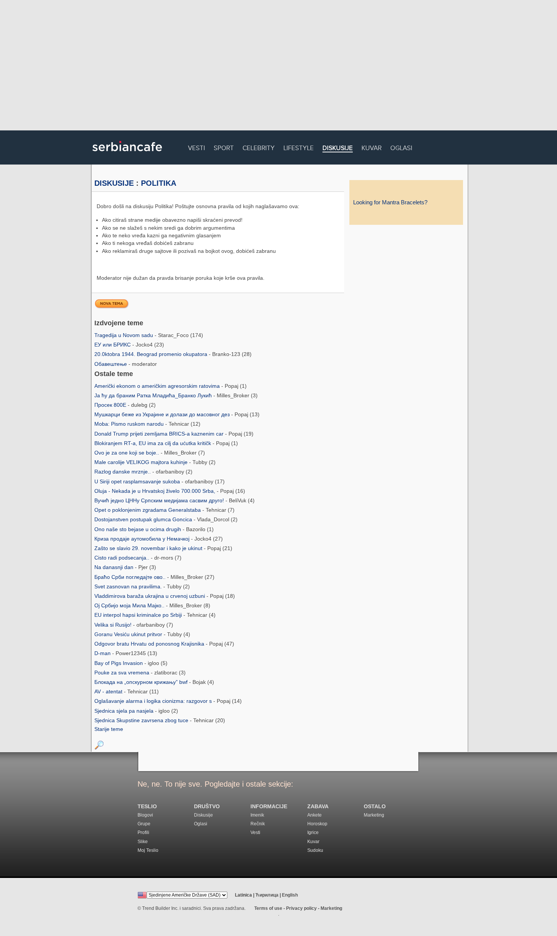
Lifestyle (298, 147)
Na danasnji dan (114, 567)
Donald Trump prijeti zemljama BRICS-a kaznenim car (159, 434)
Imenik (257, 815)
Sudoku (315, 850)
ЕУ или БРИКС (113, 345)
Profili (143, 832)
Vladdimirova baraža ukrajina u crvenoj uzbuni (150, 596)
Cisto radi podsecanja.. (122, 558)
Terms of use (268, 908)
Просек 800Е (111, 405)
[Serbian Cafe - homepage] (127, 154)
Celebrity (259, 147)
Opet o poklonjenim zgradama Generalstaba (148, 510)
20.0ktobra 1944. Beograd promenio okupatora (151, 354)
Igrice (313, 832)
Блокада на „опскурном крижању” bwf (141, 682)
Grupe (144, 823)
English (290, 895)
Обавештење (111, 364)
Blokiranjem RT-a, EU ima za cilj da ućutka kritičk (153, 443)
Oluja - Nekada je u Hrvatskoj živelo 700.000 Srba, (155, 491)
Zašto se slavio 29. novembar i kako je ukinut (149, 548)
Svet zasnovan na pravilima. (128, 586)
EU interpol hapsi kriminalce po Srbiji (138, 615)
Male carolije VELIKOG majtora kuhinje (141, 462)
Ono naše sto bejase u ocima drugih (138, 529)
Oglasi (401, 147)
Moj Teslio (148, 850)
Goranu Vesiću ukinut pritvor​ (129, 634)
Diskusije (337, 148)
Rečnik (257, 823)
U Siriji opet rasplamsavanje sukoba (137, 481)
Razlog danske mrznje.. (123, 472)
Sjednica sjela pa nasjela (124, 711)
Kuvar (371, 147)
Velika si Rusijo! (113, 625)
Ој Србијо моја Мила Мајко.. (130, 605)
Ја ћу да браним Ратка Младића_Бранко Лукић (153, 395)
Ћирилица (266, 895)
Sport (224, 147)
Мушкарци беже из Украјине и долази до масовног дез (162, 414)
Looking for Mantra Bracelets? (390, 202)
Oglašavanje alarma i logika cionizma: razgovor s (153, 701)
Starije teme (108, 729)
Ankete (314, 815)
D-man (103, 653)
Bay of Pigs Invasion (119, 663)
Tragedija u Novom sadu (124, 335)
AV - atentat (109, 691)
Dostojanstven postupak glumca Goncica (144, 519)
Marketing (374, 815)
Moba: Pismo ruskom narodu (129, 424)
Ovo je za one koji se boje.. (127, 453)
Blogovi (145, 815)
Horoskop (317, 823)
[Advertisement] (278, 66)
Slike (143, 841)
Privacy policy (301, 908)
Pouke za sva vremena (122, 672)
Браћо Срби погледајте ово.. (130, 577)
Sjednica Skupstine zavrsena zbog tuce (142, 720)
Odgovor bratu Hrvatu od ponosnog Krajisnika (150, 644)
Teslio (147, 806)
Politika (158, 183)
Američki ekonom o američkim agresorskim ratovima (157, 386)
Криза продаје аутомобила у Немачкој (142, 539)
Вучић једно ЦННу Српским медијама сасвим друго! (159, 500)
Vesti (196, 147)
